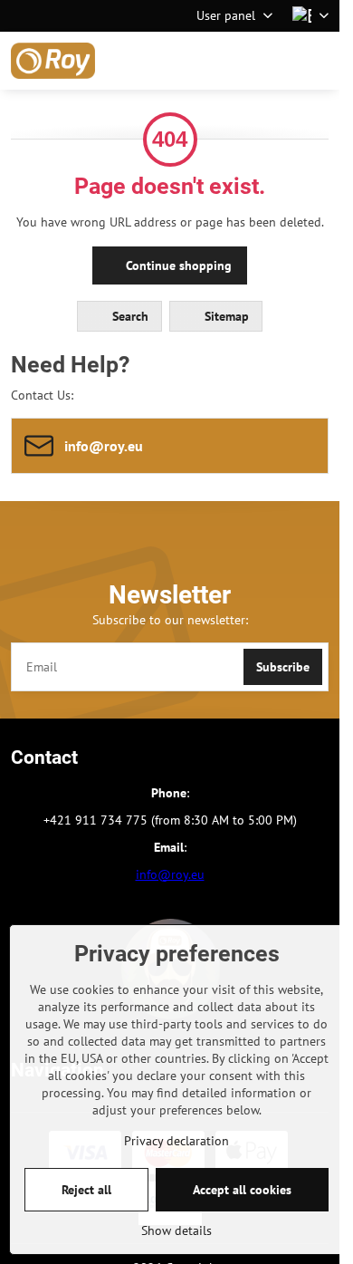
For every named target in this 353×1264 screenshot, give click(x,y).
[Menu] (317, 61)
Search (128, 316)
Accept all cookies (242, 1190)
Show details (176, 1230)
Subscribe (283, 667)
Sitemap (225, 316)
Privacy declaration (176, 1141)
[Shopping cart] (274, 61)
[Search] (231, 61)
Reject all (86, 1190)
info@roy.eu (170, 874)
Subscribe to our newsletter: (170, 620)
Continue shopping (177, 265)
